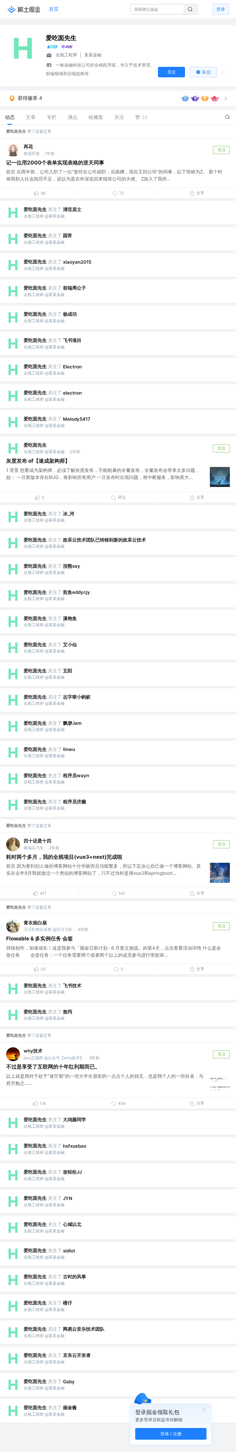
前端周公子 (74, 288)
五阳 (67, 671)
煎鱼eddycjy (76, 592)
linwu (69, 749)
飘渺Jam (72, 723)
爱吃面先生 (16, 131)
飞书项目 (72, 340)
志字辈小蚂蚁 (77, 697)
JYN (67, 1198)
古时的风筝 (74, 1277)
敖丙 (67, 1012)
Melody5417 (76, 419)
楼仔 (67, 1303)
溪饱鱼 (70, 618)
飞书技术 (72, 985)
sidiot (69, 1251)
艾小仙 (70, 644)
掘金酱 (70, 1407)
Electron (72, 367)
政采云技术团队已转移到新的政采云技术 (104, 540)
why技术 (33, 1051)
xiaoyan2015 (77, 262)
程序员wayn (76, 775)
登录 (220, 9)
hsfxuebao (74, 1146)
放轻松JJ (72, 1172)
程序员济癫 (74, 802)
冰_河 (68, 514)
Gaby (69, 1382)
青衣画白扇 (35, 923)
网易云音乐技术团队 (83, 1329)
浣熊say (71, 566)
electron (72, 393)
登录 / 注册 (171, 1433)
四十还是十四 (37, 841)
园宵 (67, 235)
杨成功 (70, 314)
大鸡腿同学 (74, 1119)
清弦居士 (72, 209)
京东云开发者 (77, 1355)
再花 (28, 146)
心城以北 (72, 1224)
